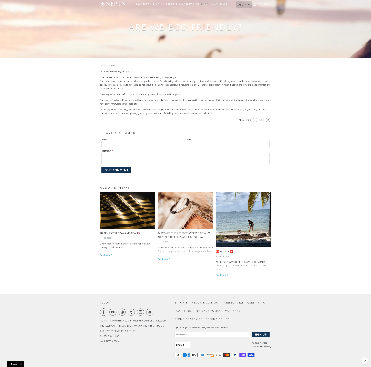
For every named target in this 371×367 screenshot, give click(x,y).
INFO (261, 302)
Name (104, 139)
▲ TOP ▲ (181, 302)
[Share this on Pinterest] (261, 120)
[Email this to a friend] (267, 120)
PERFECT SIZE (234, 302)
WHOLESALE (219, 4)
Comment (107, 151)
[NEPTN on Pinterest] (123, 312)
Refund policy (217, 319)
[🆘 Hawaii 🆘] (243, 219)
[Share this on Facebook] (254, 120)
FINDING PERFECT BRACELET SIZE (176, 4)
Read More (105, 255)
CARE (251, 302)
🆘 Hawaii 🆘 (224, 251)
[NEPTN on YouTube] (113, 312)
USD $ (242, 4)
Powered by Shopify (261, 346)
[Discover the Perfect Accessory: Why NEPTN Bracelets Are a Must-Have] (185, 210)
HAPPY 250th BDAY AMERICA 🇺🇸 (120, 233)
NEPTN (263, 342)
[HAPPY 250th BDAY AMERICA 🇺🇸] (127, 210)
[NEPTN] (113, 4)
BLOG (205, 4)
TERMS (189, 310)
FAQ (177, 310)
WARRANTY (232, 310)
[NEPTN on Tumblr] (132, 312)
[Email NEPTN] (150, 312)
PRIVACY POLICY (209, 310)
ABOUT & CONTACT (206, 302)
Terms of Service (188, 319)
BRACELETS (143, 4)
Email (190, 139)
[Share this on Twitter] (248, 120)
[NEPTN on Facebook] (104, 312)
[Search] (260, 4)
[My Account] (255, 4)
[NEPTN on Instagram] (141, 312)
